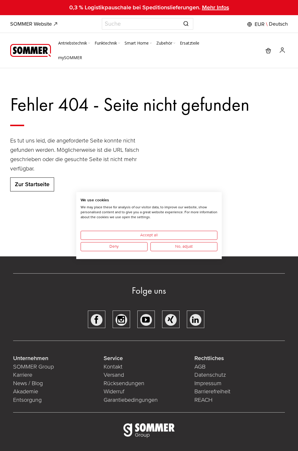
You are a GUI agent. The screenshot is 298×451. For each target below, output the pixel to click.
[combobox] (148, 24)
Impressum (207, 383)
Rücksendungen (124, 383)
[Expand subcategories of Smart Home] (151, 43)
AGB (199, 366)
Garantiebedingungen (131, 400)
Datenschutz (210, 374)
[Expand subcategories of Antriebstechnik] (89, 43)
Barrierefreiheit (212, 391)
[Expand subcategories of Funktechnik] (119, 43)
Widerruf (114, 391)
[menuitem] (74, 43)
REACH (203, 400)
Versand (114, 374)
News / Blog (28, 383)
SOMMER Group (33, 366)
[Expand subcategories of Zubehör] (174, 43)
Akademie (26, 391)
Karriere (22, 374)
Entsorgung (27, 400)
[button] (267, 24)
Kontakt (113, 366)
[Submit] (186, 22)
